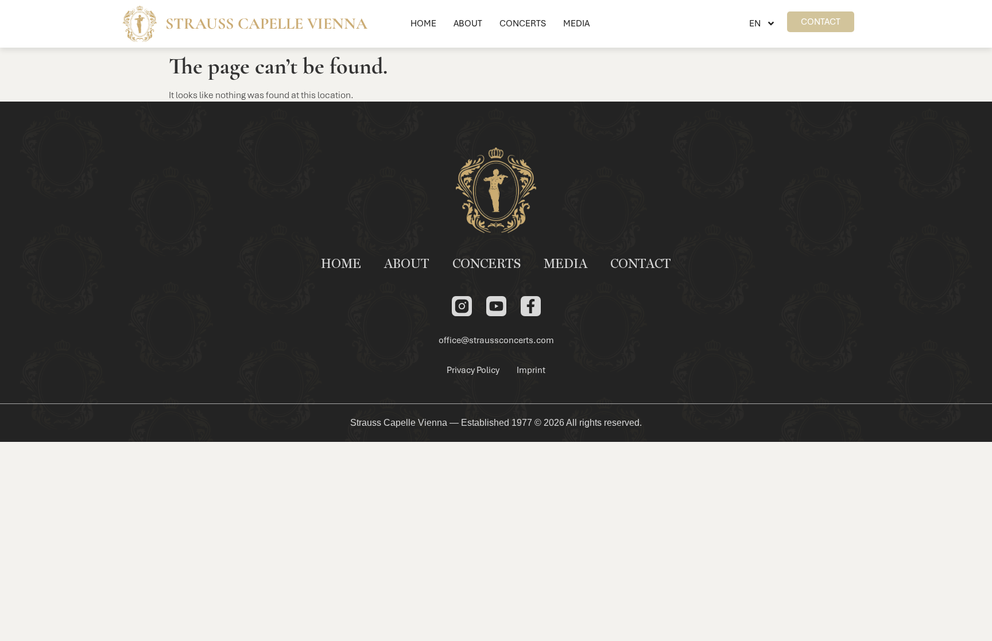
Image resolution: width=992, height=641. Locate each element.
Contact (640, 264)
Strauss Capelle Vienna (266, 23)
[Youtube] (496, 306)
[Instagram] (462, 306)
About (468, 23)
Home (423, 23)
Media (576, 23)
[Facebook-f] (531, 306)
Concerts (522, 23)
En (755, 23)
